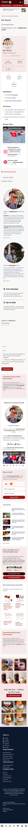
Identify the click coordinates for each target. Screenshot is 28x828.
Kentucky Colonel (8, 177)
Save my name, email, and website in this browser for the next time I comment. (14, 355)
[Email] (26, 826)
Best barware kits (7, 752)
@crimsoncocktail (15, 151)
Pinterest (6, 747)
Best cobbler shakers (8, 758)
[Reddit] (22, 826)
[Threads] (10, 826)
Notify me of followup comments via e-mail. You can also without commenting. (13, 361)
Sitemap (5, 811)
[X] (6, 826)
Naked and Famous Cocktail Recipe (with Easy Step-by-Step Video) (18, 509)
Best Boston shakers (7, 756)
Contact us (5, 774)
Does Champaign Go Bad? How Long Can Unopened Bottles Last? (18, 527)
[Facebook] (2, 826)
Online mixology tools (8, 765)
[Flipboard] (18, 826)
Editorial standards (7, 777)
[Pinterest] (14, 826)
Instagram (6, 743)
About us (5, 772)
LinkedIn (6, 740)
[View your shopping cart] (20, 2)
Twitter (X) (6, 745)
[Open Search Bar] (23, 2)
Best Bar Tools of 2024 (6, 5)
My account (5, 779)
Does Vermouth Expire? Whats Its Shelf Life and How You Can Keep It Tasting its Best (18, 538)
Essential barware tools (8, 754)
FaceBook (6, 741)
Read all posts (6, 543)
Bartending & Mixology (18, 5)
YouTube (6, 738)
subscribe (16, 361)
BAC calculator (6, 767)
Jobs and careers (7, 775)
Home (3, 16)
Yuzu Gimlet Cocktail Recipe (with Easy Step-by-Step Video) (18, 514)
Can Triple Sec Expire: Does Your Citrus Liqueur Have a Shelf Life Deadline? (18, 533)
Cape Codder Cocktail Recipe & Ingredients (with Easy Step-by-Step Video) (18, 521)
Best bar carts (6, 760)
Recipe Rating (5, 323)
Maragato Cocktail (6, 181)
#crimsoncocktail (12, 154)
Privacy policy (6, 808)
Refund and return (7, 781)
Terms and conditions (8, 809)
